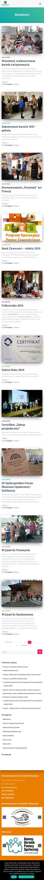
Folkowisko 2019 (12, 305)
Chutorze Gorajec (25, 317)
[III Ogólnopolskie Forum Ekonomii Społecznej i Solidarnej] (22, 461)
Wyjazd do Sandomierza (17, 614)
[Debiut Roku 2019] (22, 348)
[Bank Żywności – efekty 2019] (22, 227)
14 (34, 642)
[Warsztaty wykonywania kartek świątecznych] (22, 39)
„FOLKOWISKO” (13, 314)
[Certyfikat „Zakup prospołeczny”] (22, 403)
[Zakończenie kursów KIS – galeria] (22, 105)
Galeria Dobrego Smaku (11, 727)
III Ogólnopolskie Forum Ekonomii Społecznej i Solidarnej (17, 486)
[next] (39, 817)
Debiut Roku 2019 (13, 370)
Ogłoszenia (7, 744)
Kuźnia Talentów (8, 736)
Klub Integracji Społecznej (12, 731)
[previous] (4, 817)
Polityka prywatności (26, 877)
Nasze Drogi (7, 740)
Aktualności (6, 57)
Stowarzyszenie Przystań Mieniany (15, 748)
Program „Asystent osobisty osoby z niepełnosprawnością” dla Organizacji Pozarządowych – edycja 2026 (22, 682)
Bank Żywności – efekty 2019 (21, 248)
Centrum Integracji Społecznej (13, 723)
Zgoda (14, 877)
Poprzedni (8, 642)
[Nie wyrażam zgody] (41, 870)
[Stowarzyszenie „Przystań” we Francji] (22, 166)
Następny (24, 645)
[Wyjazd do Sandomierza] (22, 593)
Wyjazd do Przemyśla (16, 550)
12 (25, 642)
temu (16, 84)
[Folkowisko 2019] (22, 284)
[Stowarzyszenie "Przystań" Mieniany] (6, 3)
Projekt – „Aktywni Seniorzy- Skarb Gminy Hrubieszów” (22, 708)
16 (17, 645)
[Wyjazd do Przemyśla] (22, 528)
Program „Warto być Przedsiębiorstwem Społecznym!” (22, 674)
